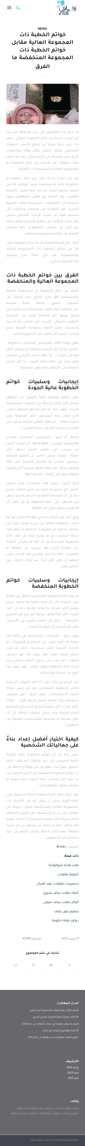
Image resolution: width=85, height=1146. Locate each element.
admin (27, 938)
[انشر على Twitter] (51, 965)
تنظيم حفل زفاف (66, 912)
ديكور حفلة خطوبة (65, 921)
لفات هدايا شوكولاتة (64, 865)
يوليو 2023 (72, 1067)
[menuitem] (17, 8)
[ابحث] (17, 8)
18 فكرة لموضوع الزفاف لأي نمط (61, 1030)
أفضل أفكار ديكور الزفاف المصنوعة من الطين (54, 1010)
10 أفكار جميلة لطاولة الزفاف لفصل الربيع (56, 1017)
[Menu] (10, 8)
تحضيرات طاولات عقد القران (58, 884)
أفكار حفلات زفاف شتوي (61, 893)
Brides (61, 847)
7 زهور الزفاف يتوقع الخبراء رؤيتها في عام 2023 (53, 1037)
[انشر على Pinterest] (33, 965)
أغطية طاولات (68, 875)
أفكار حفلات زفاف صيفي (61, 902)
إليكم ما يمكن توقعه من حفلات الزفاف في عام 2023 (50, 1024)
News (42, 28)
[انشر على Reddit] (15, 965)
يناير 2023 (73, 1078)
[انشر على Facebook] (69, 965)
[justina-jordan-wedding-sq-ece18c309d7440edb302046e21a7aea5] (42, 104)
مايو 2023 (73, 1073)
